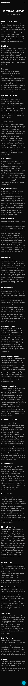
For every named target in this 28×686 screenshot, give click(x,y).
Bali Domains (5, 2)
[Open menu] (24, 2)
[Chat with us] (24, 683)
